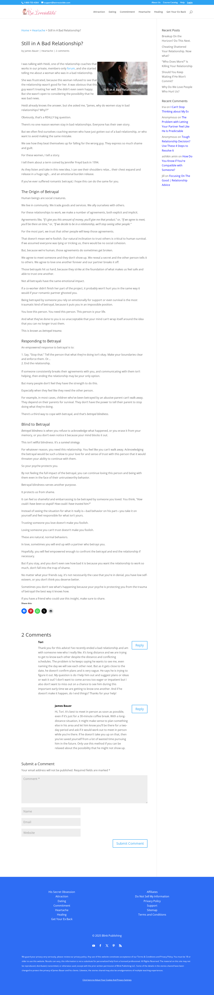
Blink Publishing (112, 935)
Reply (139, 645)
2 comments (62, 50)
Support (152, 905)
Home (25, 30)
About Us (156, 3)
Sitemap (152, 910)
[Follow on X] (107, 945)
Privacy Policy (152, 901)
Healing (158, 12)
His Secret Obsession (61, 892)
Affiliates (152, 892)
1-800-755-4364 (31, 2)
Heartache (144, 12)
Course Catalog (170, 3)
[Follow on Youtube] (93, 945)
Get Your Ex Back (176, 12)
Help (182, 3)
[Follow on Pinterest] (113, 945)
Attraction (99, 12)
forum (71, 68)
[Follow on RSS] (120, 945)
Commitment (127, 12)
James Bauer (32, 50)
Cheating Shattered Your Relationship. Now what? (176, 51)
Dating (112, 12)
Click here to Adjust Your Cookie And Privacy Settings (107, 979)
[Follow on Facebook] (100, 945)
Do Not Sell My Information (152, 896)
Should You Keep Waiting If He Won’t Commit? (174, 76)
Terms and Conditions (152, 914)
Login (190, 3)
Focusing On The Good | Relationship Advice (176, 180)
